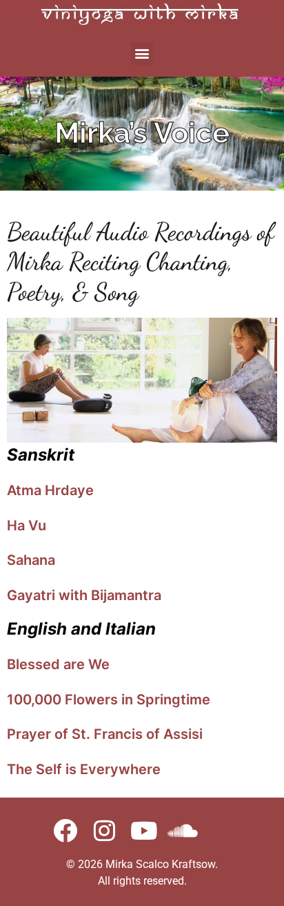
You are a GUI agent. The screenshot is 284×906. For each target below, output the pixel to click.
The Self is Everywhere (84, 769)
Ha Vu (26, 525)
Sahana (31, 560)
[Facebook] (65, 830)
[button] (142, 53)
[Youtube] (144, 830)
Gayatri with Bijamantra (84, 595)
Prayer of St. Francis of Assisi (105, 734)
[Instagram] (104, 830)
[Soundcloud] (183, 830)
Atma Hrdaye (50, 490)
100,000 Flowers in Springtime (108, 699)
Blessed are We (58, 664)
